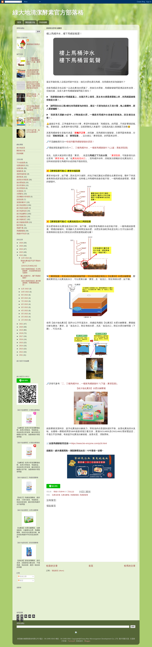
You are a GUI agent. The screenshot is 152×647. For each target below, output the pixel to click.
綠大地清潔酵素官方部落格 (48, 12)
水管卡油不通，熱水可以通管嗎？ (33, 131)
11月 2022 (25, 289)
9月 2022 (24, 295)
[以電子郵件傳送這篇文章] (80, 492)
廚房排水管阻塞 (22, 180)
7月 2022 (24, 301)
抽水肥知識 (21, 182)
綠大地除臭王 (22, 219)
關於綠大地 (30, 22)
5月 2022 (24, 307)
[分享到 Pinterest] (89, 492)
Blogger (87, 641)
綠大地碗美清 (22, 216)
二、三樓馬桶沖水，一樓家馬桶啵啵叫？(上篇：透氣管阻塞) (99, 148)
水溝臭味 (20, 191)
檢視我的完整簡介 (33, 44)
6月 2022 (24, 304)
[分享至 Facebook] (87, 492)
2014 (21, 346)
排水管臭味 (21, 185)
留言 (21, 580)
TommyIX (71, 641)
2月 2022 (24, 317)
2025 (21, 246)
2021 (21, 324)
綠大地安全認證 (22, 208)
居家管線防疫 (22, 174)
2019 (21, 330)
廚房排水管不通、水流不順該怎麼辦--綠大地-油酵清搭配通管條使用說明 (33, 85)
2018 (21, 333)
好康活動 (20, 168)
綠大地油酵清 (22, 214)
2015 (21, 342)
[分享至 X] (85, 492)
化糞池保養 (56, 495)
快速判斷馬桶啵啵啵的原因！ (80, 141)
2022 (21, 255)
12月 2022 (25, 258)
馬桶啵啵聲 (84, 495)
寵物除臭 (20, 171)
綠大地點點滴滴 (22, 222)
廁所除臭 (20, 177)
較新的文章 (52, 566)
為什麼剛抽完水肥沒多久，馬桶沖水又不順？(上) (33, 120)
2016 (21, 339)
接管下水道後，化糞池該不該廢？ (33, 95)
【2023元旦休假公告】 (29, 266)
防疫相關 (43, 22)
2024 (21, 249)
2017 (21, 336)
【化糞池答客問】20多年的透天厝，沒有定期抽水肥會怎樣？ (33, 73)
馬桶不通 (20, 228)
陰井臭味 (20, 225)
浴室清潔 (20, 199)
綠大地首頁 (21, 148)
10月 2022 (25, 292)
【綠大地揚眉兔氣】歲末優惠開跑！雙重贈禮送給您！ (31, 283)
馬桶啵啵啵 (74, 495)
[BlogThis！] (82, 492)
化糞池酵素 (65, 495)
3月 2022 (24, 314)
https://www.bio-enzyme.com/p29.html (89, 443)
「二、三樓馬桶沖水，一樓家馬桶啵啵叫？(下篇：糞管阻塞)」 (89, 383)
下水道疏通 (21, 163)
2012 (21, 352)
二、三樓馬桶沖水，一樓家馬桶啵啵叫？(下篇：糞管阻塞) (33, 61)
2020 (21, 327)
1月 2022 (24, 320)
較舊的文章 (129, 566)
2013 (21, 349)
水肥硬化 (20, 194)
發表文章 (23, 576)
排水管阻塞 (21, 188)
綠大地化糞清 (22, 205)
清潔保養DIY (21, 202)
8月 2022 (24, 298)
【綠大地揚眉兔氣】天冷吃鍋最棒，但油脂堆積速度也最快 (31, 271)
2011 (21, 355)
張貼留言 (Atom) (58, 571)
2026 (21, 243)
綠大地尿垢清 (22, 211)
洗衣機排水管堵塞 (23, 197)
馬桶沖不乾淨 (22, 234)
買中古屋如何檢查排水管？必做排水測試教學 (33, 108)
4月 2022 (24, 310)
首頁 (19, 22)
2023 (21, 252)
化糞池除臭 (21, 165)
